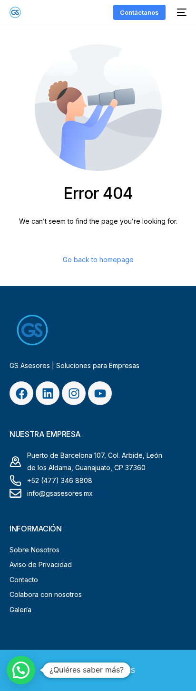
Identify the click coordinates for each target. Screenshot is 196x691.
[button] (21, 670)
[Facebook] (21, 393)
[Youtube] (100, 393)
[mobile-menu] (180, 12)
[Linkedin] (47, 393)
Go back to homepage (98, 260)
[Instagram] (74, 393)
